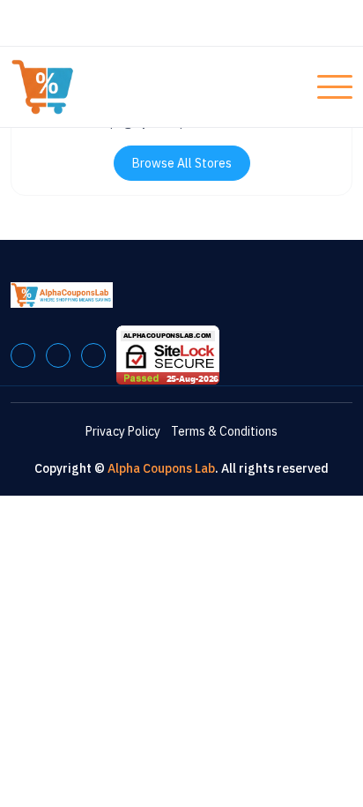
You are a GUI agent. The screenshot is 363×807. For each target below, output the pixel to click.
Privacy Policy (122, 431)
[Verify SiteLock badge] (167, 354)
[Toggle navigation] (334, 87)
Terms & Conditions (224, 431)
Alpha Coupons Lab (161, 468)
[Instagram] (93, 355)
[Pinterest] (58, 355)
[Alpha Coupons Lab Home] (77, 86)
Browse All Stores (182, 163)
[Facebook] (23, 355)
